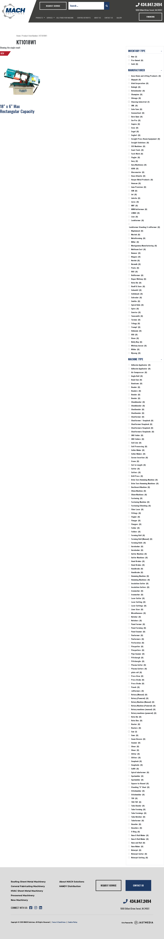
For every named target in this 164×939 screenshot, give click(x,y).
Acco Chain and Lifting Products (146, 75)
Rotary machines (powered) (143, 713)
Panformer (137, 635)
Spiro (135, 308)
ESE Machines (138, 146)
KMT (134, 205)
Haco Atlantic (138, 175)
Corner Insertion (139, 457)
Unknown (136, 330)
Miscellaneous (138, 613)
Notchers (136, 620)
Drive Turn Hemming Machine (144, 479)
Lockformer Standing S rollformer (144, 227)
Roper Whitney (138, 279)
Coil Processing (139, 446)
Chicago (136, 98)
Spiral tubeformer (140, 772)
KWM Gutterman (139, 209)
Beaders (136, 390)
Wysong (135, 353)
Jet (134, 194)
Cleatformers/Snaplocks (142, 431)
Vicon (135, 338)
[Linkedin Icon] (40, 908)
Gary (134, 161)
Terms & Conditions (59, 922)
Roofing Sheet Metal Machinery (28, 882)
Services (50, 18)
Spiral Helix (137, 304)
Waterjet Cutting (139, 857)
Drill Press (137, 476)
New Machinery (19, 900)
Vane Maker (137, 846)
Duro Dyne (136, 116)
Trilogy (135, 323)
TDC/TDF (136, 802)
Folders (135, 531)
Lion (134, 216)
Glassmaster (137, 172)
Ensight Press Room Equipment (145, 138)
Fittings (136, 513)
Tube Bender (138, 805)
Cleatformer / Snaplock (142, 420)
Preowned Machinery (22, 895)
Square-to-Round (140, 783)
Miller (135, 241)
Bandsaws (136, 383)
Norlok (135, 260)
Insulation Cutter (139, 583)
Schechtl (136, 290)
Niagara (135, 256)
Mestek (135, 234)
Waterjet (136, 850)
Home (18, 35)
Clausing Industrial (140, 101)
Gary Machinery (138, 164)
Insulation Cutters (140, 587)
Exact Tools (137, 150)
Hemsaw (136, 183)
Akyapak (136, 79)
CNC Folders (137, 439)
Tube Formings (138, 813)
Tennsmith (137, 316)
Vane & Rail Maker (139, 835)
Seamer (135, 742)
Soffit (135, 768)
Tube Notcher (138, 816)
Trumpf (135, 327)
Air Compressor (139, 372)
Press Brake (137, 679)
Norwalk (136, 264)
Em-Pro (135, 120)
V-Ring (135, 831)
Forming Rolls (138, 542)
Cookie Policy (72, 922)
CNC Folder (137, 435)
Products (39, 18)
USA (134, 334)
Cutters (136, 472)
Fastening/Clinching (141, 505)
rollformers (137, 690)
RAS (134, 271)
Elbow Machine (138, 490)
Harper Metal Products (142, 179)
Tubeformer (137, 820)
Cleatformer (137, 416)
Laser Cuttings (138, 605)
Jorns (135, 201)
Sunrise (136, 312)
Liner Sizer (137, 609)
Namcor (135, 253)
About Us (97, 18)
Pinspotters (137, 650)
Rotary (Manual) (139, 694)
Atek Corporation (139, 83)
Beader (135, 387)
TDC (134, 798)
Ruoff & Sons (138, 286)
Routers (136, 727)
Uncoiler (136, 824)
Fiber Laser (137, 509)
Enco (134, 127)
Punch (135, 687)
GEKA (134, 168)
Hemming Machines (140, 579)
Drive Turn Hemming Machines (144, 483)
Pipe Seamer (137, 653)
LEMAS (135, 213)
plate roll (136, 672)
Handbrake (137, 568)
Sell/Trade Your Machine (64, 18)
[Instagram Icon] (35, 908)
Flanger (135, 520)
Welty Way (136, 342)
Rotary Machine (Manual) (142, 702)
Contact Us (109, 18)
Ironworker (137, 590)
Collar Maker (137, 450)
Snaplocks (137, 765)
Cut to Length (138, 464)
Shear (135, 746)
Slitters (136, 757)
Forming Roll (138, 535)
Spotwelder (137, 776)
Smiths (135, 301)
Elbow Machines (139, 494)
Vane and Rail (138, 842)
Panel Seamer (138, 631)
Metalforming (138, 238)
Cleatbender (137, 409)
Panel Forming (138, 627)
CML (134, 105)
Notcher (136, 616)
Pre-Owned (137, 60)
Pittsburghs (137, 661)
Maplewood (137, 230)
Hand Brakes (138, 561)
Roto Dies (136, 720)
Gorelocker (137, 546)
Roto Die (136, 282)
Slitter (135, 753)
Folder (135, 527)
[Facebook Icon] (30, 908)
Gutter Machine (139, 553)
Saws (134, 735)
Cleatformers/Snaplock (142, 427)
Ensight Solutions (140, 142)
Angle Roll (137, 376)
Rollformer (137, 275)
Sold (134, 64)
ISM (134, 190)
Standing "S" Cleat (140, 787)
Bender (135, 394)
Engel (135, 131)
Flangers (136, 524)
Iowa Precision (138, 187)
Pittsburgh (137, 657)
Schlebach (137, 293)
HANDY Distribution (70, 886)
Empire (135, 124)
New (134, 56)
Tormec (135, 319)
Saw (134, 731)
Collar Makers (138, 453)
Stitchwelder (138, 790)
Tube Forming (138, 809)
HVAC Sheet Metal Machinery (27, 891)
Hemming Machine (140, 576)
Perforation (137, 642)
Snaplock (136, 761)
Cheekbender (138, 402)
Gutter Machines (139, 557)
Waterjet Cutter (139, 853)
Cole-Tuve (136, 109)
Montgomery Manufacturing (144, 245)
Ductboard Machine (140, 487)
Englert (135, 135)
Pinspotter (137, 646)
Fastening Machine (140, 502)
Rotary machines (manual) (143, 709)
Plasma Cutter (138, 665)
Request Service (53, 5)
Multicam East (138, 249)
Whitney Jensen (139, 345)
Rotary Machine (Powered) (143, 705)
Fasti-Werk (137, 153)
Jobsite (135, 198)
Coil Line (136, 442)
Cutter (135, 468)
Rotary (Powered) (139, 698)
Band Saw (136, 379)
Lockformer (137, 220)
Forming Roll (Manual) (141, 539)
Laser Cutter (138, 598)
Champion (136, 94)
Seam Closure (138, 739)
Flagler (135, 157)
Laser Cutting (138, 602)
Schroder (136, 297)
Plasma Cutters (139, 668)
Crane (135, 461)
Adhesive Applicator (140, 364)
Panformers (137, 639)
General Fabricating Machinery (28, 886)
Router (135, 724)
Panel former (138, 624)
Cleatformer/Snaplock (141, 424)
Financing (150, 16)
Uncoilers (136, 827)
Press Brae (137, 676)
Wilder (135, 349)
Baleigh (135, 87)
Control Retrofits (84, 18)
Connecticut (137, 112)
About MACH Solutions (71, 882)
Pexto (135, 267)
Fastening (136, 498)
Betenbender (138, 90)
